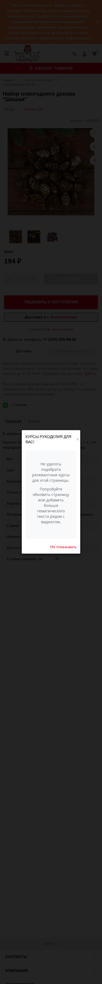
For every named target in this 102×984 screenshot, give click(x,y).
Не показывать (63, 547)
